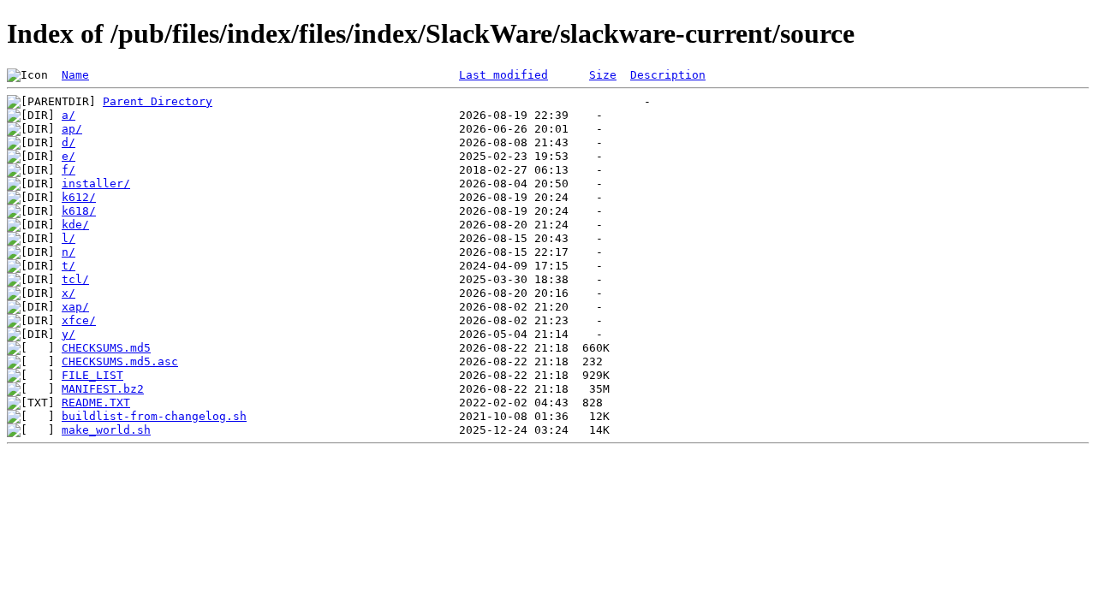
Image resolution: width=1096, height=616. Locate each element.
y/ (68, 334)
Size (602, 74)
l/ (68, 238)
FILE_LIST (92, 375)
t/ (68, 265)
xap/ (75, 306)
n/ (68, 252)
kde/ (75, 224)
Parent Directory (157, 101)
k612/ (79, 197)
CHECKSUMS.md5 (106, 347)
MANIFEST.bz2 (103, 388)
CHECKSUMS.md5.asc (120, 361)
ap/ (72, 128)
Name (75, 74)
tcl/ (75, 279)
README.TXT (96, 402)
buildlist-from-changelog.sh (154, 416)
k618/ (79, 210)
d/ (68, 142)
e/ (68, 156)
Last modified (503, 74)
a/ (68, 115)
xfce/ (79, 320)
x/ (68, 293)
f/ (68, 169)
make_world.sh (106, 430)
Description (668, 74)
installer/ (96, 183)
